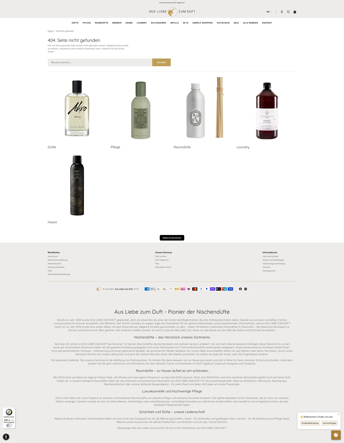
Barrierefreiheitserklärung (59, 274)
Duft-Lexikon (161, 256)
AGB (50, 271)
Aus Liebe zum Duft (124, 289)
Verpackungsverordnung (274, 263)
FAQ (157, 263)
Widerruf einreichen (172, 238)
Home (50, 31)
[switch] (9, 425)
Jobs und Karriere (270, 256)
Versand (266, 267)
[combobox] (109, 62)
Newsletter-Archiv (163, 267)
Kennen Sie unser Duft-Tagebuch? (172, 3)
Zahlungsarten (269, 271)
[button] (282, 11)
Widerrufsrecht (54, 263)
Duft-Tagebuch (162, 260)
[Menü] (13, 409)
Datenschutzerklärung (57, 260)
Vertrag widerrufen (56, 267)
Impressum (53, 256)
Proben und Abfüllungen (273, 260)
